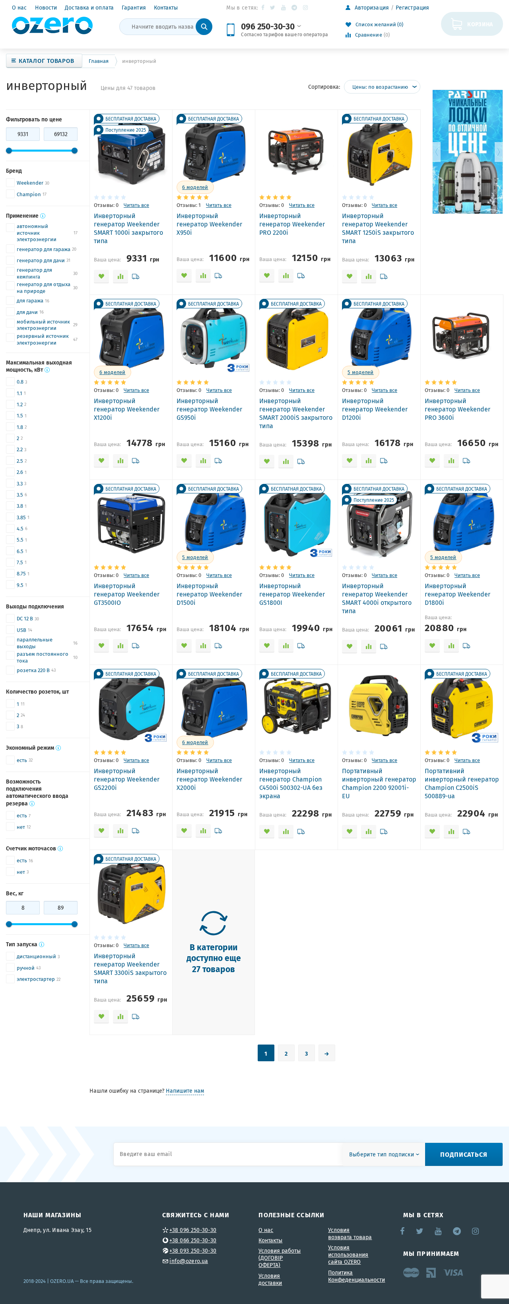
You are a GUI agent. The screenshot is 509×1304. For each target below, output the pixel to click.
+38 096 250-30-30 (192, 1230)
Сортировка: (324, 87)
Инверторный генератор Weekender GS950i (209, 409)
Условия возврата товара (350, 1233)
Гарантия (134, 8)
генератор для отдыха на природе (43, 287)
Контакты (166, 8)
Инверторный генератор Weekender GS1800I (292, 594)
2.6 (20, 472)
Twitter (273, 7)
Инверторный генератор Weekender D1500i (209, 594)
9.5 (20, 585)
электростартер (36, 979)
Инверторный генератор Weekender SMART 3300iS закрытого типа (130, 968)
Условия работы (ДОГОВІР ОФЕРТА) (279, 1258)
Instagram (306, 7)
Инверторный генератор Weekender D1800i (457, 594)
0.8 (20, 382)
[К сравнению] (120, 276)
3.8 (20, 506)
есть (22, 760)
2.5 (20, 461)
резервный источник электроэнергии (43, 339)
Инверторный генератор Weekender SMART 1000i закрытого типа (128, 228)
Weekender (30, 183)
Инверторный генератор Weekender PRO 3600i (457, 409)
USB (21, 630)
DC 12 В (25, 618)
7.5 (20, 562)
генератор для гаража (43, 249)
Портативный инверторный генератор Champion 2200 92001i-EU (379, 783)
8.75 (21, 573)
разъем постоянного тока (42, 657)
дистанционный (36, 956)
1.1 (19, 393)
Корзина (480, 23)
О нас (19, 8)
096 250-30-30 (267, 26)
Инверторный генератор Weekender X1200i (126, 409)
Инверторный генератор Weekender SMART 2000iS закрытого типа (295, 413)
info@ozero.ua (188, 1261)
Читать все (136, 205)
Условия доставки (270, 1279)
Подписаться (464, 1154)
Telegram (295, 7)
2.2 (20, 449)
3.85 (21, 517)
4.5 (20, 528)
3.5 (20, 495)
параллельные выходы (34, 643)
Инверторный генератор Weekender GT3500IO (126, 594)
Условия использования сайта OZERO (348, 1255)
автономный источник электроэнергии (36, 233)
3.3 (20, 483)
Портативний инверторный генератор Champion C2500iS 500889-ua (462, 783)
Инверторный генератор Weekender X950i (209, 224)
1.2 (20, 404)
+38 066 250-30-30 (192, 1240)
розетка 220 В (33, 670)
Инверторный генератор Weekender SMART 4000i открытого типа (377, 598)
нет (21, 827)
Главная (99, 61)
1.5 (20, 415)
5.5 (20, 540)
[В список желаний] (101, 276)
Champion (29, 194)
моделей (195, 187)
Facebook (263, 7)
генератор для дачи (41, 260)
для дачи (27, 312)
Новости (46, 8)
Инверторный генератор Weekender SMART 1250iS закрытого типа (378, 228)
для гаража (30, 300)
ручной (26, 968)
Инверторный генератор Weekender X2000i (209, 779)
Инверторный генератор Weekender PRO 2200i (292, 224)
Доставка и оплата (89, 8)
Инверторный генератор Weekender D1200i (375, 409)
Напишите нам (185, 1091)
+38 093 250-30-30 (192, 1251)
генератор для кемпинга (34, 273)
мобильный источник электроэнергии (43, 325)
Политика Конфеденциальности (356, 1276)
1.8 (20, 427)
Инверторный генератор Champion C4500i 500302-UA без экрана (290, 783)
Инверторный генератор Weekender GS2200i (126, 779)
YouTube (284, 7)
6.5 (20, 551)
